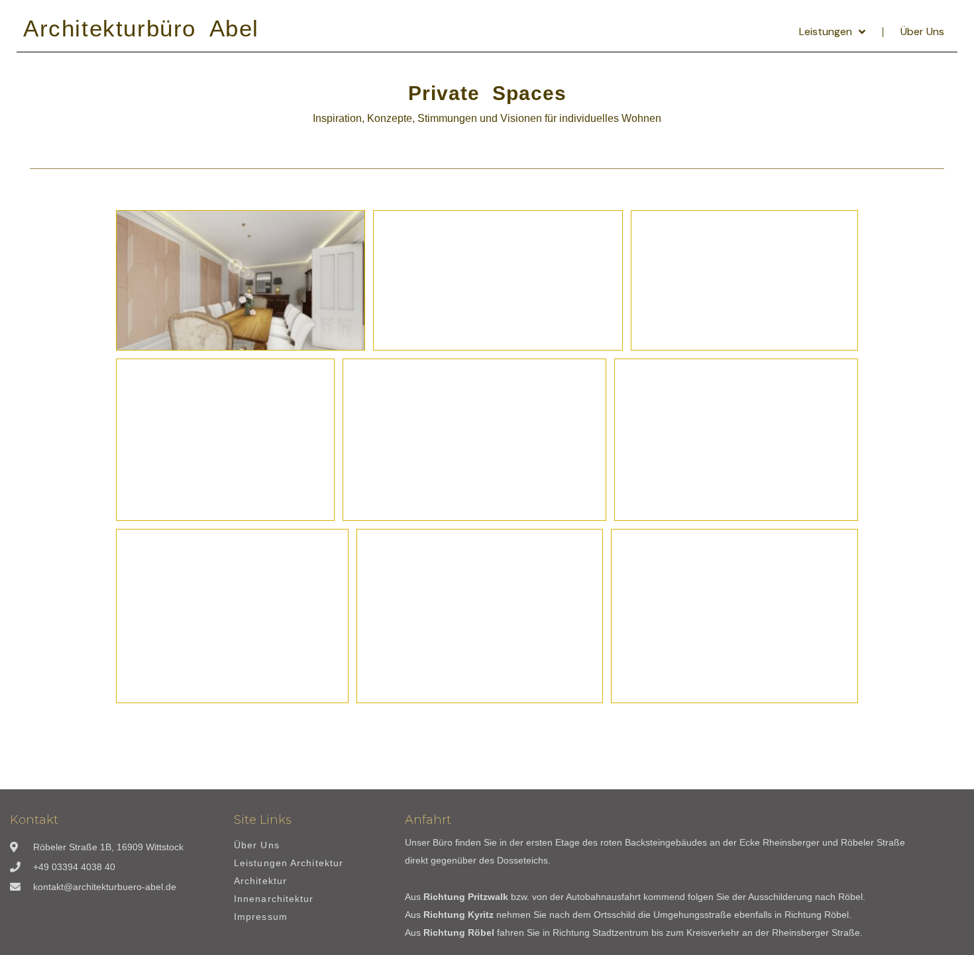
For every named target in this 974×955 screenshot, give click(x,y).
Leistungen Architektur (288, 863)
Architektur (260, 881)
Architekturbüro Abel (141, 28)
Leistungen (825, 31)
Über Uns (922, 31)
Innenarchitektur (274, 899)
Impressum (261, 917)
